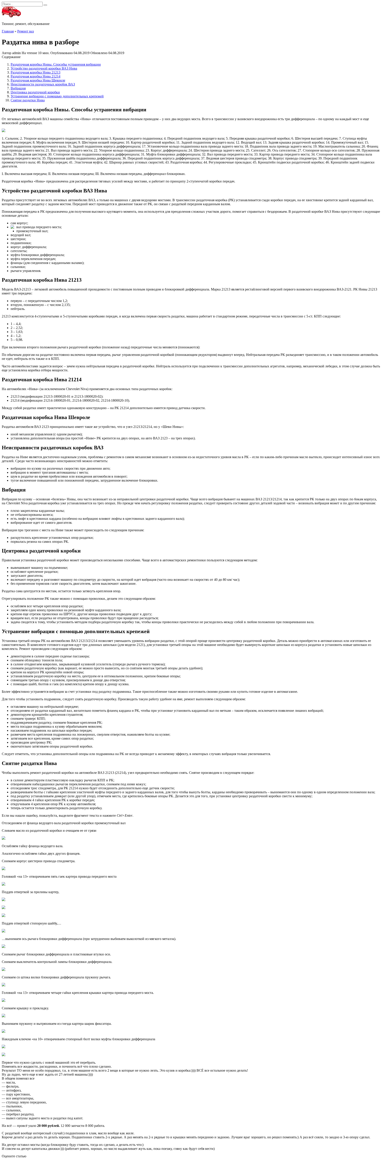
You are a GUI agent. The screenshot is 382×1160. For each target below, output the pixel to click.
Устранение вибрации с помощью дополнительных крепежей (57, 96)
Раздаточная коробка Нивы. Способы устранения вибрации (56, 64)
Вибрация (18, 88)
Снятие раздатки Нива (28, 100)
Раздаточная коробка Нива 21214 (35, 76)
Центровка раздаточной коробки (35, 92)
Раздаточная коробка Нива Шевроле (38, 80)
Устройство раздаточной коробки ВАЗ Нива (44, 68)
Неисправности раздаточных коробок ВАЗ (43, 84)
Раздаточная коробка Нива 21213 (35, 72)
